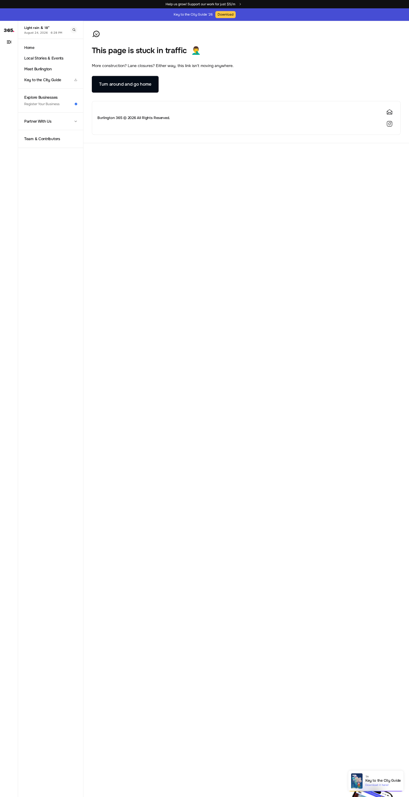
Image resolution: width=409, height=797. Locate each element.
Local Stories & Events (43, 58)
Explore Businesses (41, 97)
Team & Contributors (42, 138)
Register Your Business (42, 104)
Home (29, 47)
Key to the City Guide (42, 79)
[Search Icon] (73, 29)
